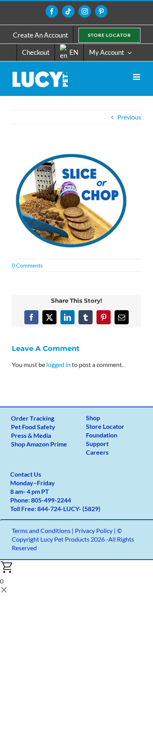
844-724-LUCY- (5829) (68, 508)
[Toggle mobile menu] (137, 77)
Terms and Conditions (41, 530)
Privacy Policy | (96, 530)
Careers (97, 452)
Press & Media (31, 435)
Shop (93, 417)
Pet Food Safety (33, 426)
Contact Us (25, 474)
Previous (129, 117)
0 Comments (27, 265)
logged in (58, 364)
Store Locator (105, 426)
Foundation (101, 435)
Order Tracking (32, 418)
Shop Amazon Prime (39, 444)
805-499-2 (45, 500)
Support (97, 443)
